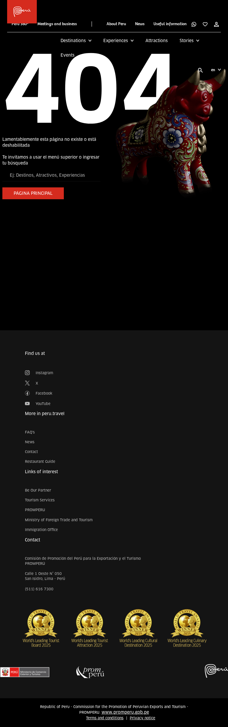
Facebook (44, 393)
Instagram (44, 373)
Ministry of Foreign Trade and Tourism (59, 520)
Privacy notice (142, 718)
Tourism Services (40, 500)
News (140, 24)
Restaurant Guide (40, 461)
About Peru (116, 24)
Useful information (170, 24)
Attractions (156, 40)
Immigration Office (41, 529)
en (213, 70)
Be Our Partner (38, 490)
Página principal (33, 193)
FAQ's (30, 432)
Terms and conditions (105, 718)
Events (68, 55)
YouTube (43, 403)
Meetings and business (57, 24)
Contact (31, 451)
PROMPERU (35, 510)
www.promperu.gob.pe (125, 712)
